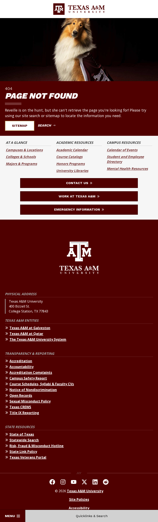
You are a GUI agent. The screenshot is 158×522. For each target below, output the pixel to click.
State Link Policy (23, 451)
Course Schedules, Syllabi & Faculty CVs (41, 384)
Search (45, 125)
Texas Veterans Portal (27, 457)
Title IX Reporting (24, 412)
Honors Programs (70, 163)
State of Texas (21, 434)
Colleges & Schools (21, 156)
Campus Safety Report (28, 378)
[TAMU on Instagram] (63, 483)
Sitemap (19, 126)
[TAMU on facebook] (52, 483)
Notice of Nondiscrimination (33, 389)
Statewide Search (24, 440)
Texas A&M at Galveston (29, 328)
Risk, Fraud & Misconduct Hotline (36, 446)
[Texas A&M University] (79, 258)
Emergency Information (77, 209)
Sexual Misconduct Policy (30, 401)
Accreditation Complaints (30, 372)
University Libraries (72, 170)
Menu (10, 516)
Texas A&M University (85, 491)
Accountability (21, 366)
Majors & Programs (21, 163)
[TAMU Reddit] (105, 483)
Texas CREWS (20, 407)
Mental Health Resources (127, 168)
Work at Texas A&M (77, 196)
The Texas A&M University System (37, 339)
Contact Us (77, 183)
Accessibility (79, 508)
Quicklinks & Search (92, 516)
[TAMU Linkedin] (95, 483)
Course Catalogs (69, 156)
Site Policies (79, 499)
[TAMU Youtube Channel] (73, 483)
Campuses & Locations (24, 150)
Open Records (20, 395)
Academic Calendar (72, 150)
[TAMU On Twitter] (84, 483)
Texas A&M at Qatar (26, 333)
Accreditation (20, 361)
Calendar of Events (122, 150)
